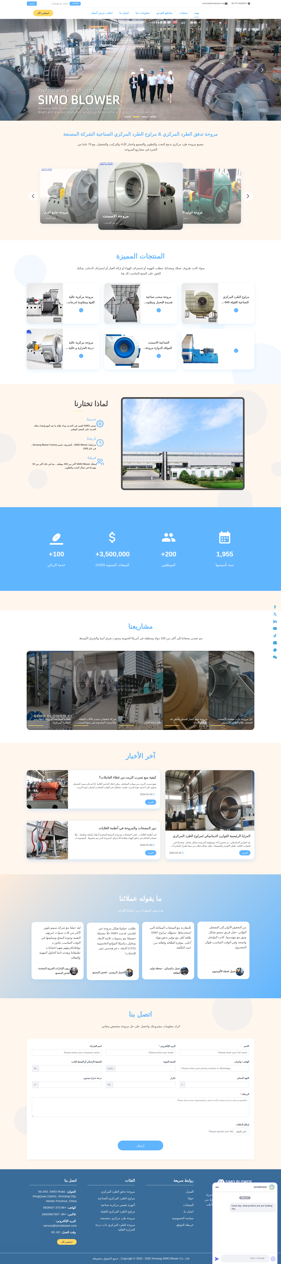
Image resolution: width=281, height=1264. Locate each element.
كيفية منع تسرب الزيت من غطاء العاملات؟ (127, 777)
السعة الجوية (169, 1061)
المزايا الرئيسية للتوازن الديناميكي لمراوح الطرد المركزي (211, 836)
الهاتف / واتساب (241, 1061)
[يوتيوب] (276, 628)
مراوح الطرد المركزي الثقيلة (117, 1211)
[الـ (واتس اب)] (276, 650)
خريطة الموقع (185, 1225)
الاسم (246, 1046)
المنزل (190, 1191)
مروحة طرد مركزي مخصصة (117, 1218)
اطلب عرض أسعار (102, 13)
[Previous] (19, 70)
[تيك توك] (276, 635)
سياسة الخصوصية (183, 1218)
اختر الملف (241, 1131)
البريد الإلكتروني (167, 1046)
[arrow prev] (33, 196)
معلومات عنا (143, 13)
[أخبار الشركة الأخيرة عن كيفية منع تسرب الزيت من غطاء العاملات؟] (47, 789)
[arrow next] (248, 196)
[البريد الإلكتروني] (276, 642)
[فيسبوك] (276, 607)
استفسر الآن (43, 13)
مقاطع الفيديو (165, 13)
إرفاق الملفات (242, 1124)
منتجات (183, 13)
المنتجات (188, 1205)
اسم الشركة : (95, 1046)
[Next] (262, 70)
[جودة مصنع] (200, 349)
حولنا (191, 1198)
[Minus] (217, 1187)
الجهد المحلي (243, 1078)
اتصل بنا (124, 13)
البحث (31, 3)
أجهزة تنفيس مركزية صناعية (118, 1205)
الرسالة (244, 1094)
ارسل (140, 1145)
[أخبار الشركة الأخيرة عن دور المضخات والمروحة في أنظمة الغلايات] (47, 840)
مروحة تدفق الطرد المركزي (118, 1191)
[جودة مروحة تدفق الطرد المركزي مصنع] (140, 70)
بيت (196, 13)
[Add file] (273, 1258)
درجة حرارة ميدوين (92, 1078)
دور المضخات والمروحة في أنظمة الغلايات (127, 828)
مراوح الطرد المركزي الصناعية (116, 1198)
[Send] (217, 1258)
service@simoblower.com (213, 3)
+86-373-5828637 (240, 3)
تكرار (172, 1078)
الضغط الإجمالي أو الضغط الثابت (86, 1061)
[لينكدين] (276, 621)
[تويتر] (276, 614)
